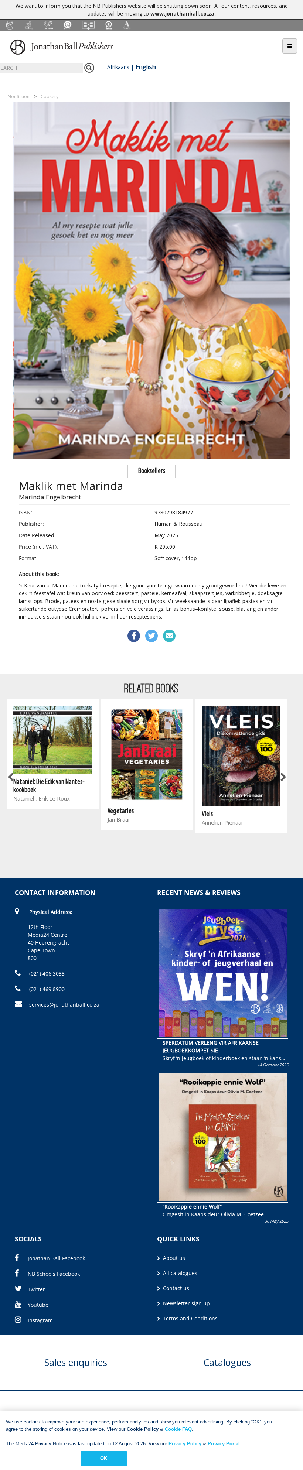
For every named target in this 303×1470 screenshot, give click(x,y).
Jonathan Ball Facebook (56, 1258)
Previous (11, 777)
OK (103, 1458)
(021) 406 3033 (46, 973)
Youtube (38, 1304)
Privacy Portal (224, 1443)
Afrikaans (118, 67)
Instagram (40, 1320)
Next (282, 777)
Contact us (175, 1288)
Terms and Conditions (189, 1318)
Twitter (36, 1289)
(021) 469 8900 (46, 989)
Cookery (49, 96)
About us (173, 1257)
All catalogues (179, 1273)
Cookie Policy (143, 1429)
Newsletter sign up (185, 1303)
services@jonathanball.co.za (64, 1004)
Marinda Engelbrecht (50, 497)
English (145, 67)
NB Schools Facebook (54, 1273)
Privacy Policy (184, 1443)
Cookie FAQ (178, 1429)
